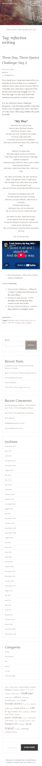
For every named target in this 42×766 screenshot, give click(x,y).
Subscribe (29, 747)
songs (22, 323)
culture (17, 697)
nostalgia (17, 714)
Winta (5, 72)
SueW (7, 413)
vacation (17, 729)
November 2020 (10, 518)
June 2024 (8, 480)
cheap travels (8, 697)
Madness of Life (19, 423)
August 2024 (9, 470)
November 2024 (10, 465)
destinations (10, 700)
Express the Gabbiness (17, 289)
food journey (9, 657)
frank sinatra (24, 320)
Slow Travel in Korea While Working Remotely (20, 373)
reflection (32, 718)
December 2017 (10, 571)
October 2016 (9, 620)
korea (27, 708)
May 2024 (8, 485)
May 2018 (8, 552)
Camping (7, 693)
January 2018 (9, 567)
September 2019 (10, 528)
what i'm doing (10, 676)
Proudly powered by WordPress (21, 760)
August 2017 (9, 591)
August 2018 (9, 538)
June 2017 (8, 600)
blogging (8, 690)
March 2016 (9, 624)
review (16, 721)
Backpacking (23, 687)
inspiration (19, 708)
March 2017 (9, 615)
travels (7, 671)
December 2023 (10, 504)
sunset (33, 721)
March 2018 (9, 562)
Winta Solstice (9, 3)
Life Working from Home (13, 378)
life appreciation (11, 712)
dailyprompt (25, 697)
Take (13, 418)
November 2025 (10, 446)
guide (11, 708)
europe (18, 700)
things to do (11, 723)
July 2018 (8, 542)
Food (24, 704)
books (7, 652)
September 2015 (10, 634)
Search (7, 340)
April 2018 (8, 557)
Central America (15, 693)
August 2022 (9, 509)
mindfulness (26, 712)
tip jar (28, 723)
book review (30, 690)
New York (9, 714)
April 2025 (8, 456)
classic (17, 320)
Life (32, 708)
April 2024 (8, 490)
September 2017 (10, 586)
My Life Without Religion (18, 306)
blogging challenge (19, 690)
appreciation (14, 687)
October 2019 (9, 523)
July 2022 (8, 514)
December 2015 (10, 629)
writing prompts (11, 732)
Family (23, 700)
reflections (9, 721)
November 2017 (10, 576)
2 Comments (8, 75)
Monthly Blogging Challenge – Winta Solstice (20, 405)
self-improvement (25, 721)
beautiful (32, 687)
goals (7, 708)
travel (9, 728)
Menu (35, 3)
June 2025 (8, 451)
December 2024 (10, 461)
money (7, 666)
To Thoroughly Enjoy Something (22, 413)
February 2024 (10, 494)
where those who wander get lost (21, 29)
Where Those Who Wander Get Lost (17, 387)
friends (33, 704)
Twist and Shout (10, 383)
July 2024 (8, 475)
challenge (11, 320)
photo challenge (13, 717)
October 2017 (9, 581)
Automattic (29, 762)
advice (7, 687)
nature (33, 711)
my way (32, 320)
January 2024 (9, 499)
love (20, 711)
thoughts (28, 323)
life (10, 317)
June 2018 (8, 547)
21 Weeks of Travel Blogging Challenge (20, 408)
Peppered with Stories (17, 298)
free (28, 704)
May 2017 (8, 605)
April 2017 (8, 610)
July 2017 (8, 595)
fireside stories (13, 703)
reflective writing (14, 323)
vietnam (25, 728)
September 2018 (10, 533)
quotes (4, 323)
